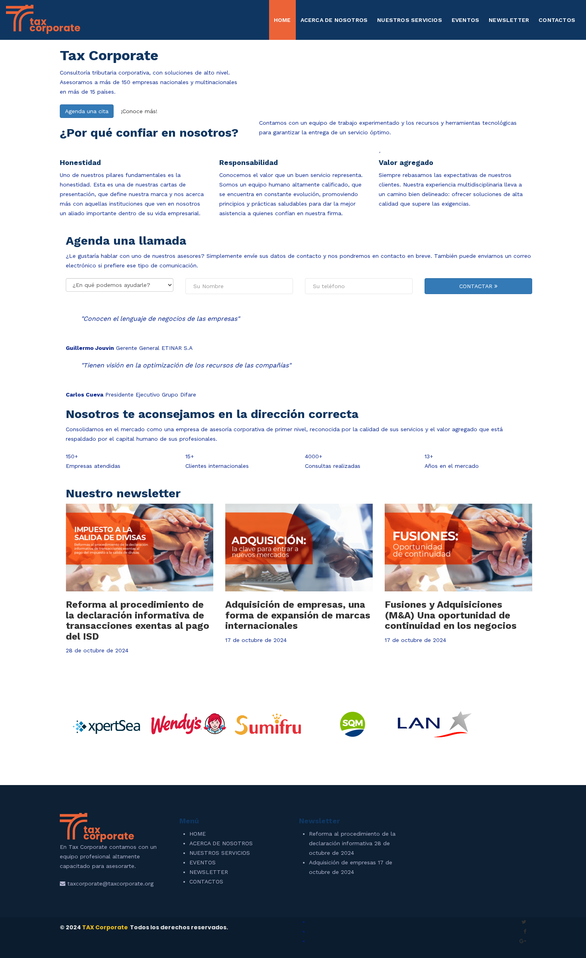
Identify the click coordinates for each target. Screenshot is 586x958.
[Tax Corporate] (43, 19)
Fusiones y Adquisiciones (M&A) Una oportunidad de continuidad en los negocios (451, 615)
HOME (282, 20)
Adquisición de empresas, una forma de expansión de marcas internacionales (297, 615)
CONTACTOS (557, 20)
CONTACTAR (476, 286)
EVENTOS (465, 20)
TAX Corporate (105, 927)
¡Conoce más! (139, 111)
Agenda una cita (86, 111)
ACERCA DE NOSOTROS (334, 20)
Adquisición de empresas (342, 862)
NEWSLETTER (509, 20)
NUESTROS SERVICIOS (409, 20)
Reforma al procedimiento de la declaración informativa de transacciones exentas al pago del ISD (137, 620)
